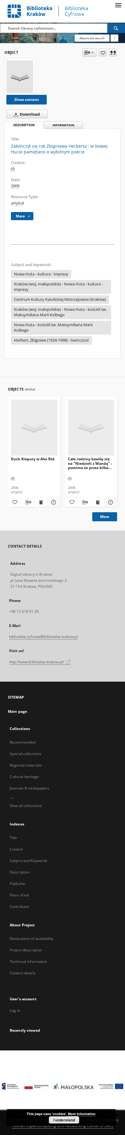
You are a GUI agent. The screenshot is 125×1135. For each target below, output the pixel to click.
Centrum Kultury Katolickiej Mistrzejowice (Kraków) (60, 299)
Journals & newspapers (29, 788)
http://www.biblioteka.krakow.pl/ (37, 661)
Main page (17, 711)
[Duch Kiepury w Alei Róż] (34, 428)
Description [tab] (24, 125)
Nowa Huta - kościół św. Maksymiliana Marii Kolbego (53, 327)
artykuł (17, 203)
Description (19, 872)
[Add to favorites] (103, 52)
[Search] (116, 28)
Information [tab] (63, 125)
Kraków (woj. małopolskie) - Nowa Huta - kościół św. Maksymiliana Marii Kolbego (60, 312)
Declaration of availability (31, 938)
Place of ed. (19, 895)
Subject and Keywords (28, 860)
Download (29, 114)
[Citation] (113, 52)
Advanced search (92, 38)
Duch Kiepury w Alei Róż (33, 458)
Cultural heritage (24, 776)
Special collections (25, 753)
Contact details (22, 973)
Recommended (22, 742)
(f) (13, 169)
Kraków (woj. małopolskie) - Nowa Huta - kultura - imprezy (58, 286)
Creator (16, 849)
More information (82, 1113)
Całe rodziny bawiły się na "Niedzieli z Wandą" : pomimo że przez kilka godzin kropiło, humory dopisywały (90, 463)
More (104, 516)
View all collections (26, 805)
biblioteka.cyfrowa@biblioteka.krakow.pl (43, 636)
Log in (15, 1010)
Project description (26, 950)
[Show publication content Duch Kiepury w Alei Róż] (40, 502)
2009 (15, 185)
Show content (26, 99)
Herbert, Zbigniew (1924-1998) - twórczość (51, 340)
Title (13, 837)
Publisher (18, 883)
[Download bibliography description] (27, 502)
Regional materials (26, 765)
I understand (64, 1120)
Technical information (28, 961)
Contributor (19, 906)
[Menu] (118, 5)
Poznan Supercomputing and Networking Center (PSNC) (62, 1125)
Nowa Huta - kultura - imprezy (41, 274)
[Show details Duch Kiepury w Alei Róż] (52, 502)
